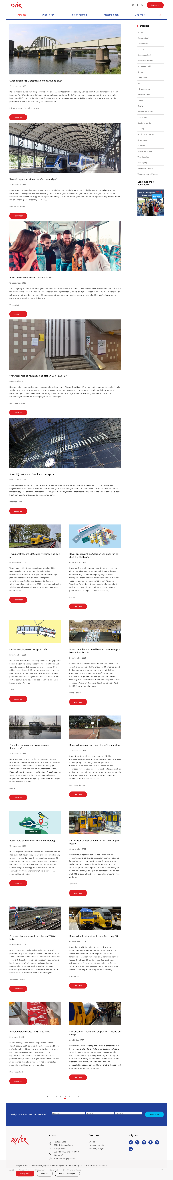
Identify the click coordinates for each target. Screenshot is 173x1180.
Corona (140, 49)
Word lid (93, 1142)
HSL (139, 83)
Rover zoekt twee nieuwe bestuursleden (30, 277)
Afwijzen (44, 1173)
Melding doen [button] (111, 14)
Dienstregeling (16, 1072)
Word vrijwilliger (96, 1149)
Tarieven (73, 884)
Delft (71, 693)
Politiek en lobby (31, 108)
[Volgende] (83, 1097)
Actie (11, 690)
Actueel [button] (22, 14)
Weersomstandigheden (147, 174)
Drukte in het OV (145, 61)
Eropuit (140, 72)
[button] (160, 14)
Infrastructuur (15, 108)
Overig (12, 788)
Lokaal (22, 403)
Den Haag (13, 403)
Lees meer (18, 117)
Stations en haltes (145, 134)
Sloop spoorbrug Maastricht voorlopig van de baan (35, 80)
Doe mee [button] (140, 14)
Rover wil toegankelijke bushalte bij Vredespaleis (94, 745)
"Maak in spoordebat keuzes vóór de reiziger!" (33, 179)
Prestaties (73, 976)
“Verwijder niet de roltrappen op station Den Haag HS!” (38, 375)
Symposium (142, 140)
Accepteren (25, 1173)
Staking (140, 129)
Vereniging (14, 305)
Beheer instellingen (67, 1173)
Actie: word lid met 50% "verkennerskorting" (32, 840)
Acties (72, 597)
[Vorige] (48, 1097)
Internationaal (15, 502)
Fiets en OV (142, 78)
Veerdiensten (143, 157)
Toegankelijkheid (145, 151)
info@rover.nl (60, 1148)
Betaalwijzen (143, 38)
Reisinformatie (144, 123)
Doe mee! (155, 5)
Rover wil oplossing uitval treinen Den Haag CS (93, 936)
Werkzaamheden (17, 979)
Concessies (142, 43)
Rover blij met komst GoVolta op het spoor (31, 474)
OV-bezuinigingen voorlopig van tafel (28, 649)
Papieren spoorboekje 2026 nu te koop (29, 1031)
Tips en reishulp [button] (79, 14)
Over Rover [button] (48, 14)
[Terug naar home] (16, 5)
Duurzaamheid (144, 66)
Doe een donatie (96, 1145)
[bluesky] (131, 1142)
